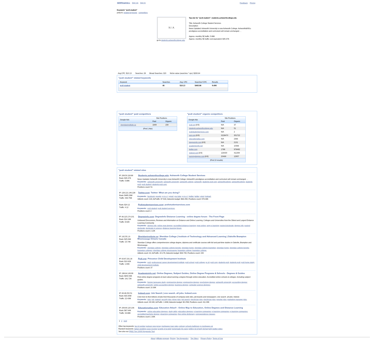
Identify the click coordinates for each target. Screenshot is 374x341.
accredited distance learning (184, 226)
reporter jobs (221, 300)
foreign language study (156, 282)
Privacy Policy (206, 338)
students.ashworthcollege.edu (173, 40)
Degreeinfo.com (146, 216)
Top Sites (194, 338)
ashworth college (186, 182)
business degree (181, 285)
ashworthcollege (224, 182)
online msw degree (165, 226)
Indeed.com (144, 293)
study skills (173, 311)
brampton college (185, 250)
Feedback (244, 3)
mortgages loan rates (170, 326)
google (158, 196)
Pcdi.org (142, 258)
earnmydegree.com (197, 156)
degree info (151, 226)
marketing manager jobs (237, 300)
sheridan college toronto (171, 248)
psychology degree (207, 282)
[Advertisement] (135, 35)
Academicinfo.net (147, 273)
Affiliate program (162, 338)
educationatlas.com (197, 139)
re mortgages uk (206, 326)
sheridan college (154, 248)
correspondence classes (205, 314)
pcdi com (214, 262)
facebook (151, 196)
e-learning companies (238, 311)
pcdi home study (247, 262)
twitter (191, 196)
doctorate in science (154, 228)
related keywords (130, 13)
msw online (201, 226)
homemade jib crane (180, 329)
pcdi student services (166, 208)
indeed (158, 300)
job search (185, 300)
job (153, 300)
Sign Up (135, 3)
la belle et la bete (164, 329)
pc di (207, 262)
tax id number (140, 326)
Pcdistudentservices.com (150, 204)
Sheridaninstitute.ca (148, 236)
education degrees (185, 311)
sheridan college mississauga (165, 250)
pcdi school (189, 262)
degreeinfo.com (195, 142)
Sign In (143, 3)
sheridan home (188, 248)
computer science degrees (199, 285)
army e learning (213, 226)
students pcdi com (209, 182)
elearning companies (168, 314)
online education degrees (157, 311)
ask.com (192, 135)
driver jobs (176, 300)
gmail (171, 196)
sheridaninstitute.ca (128, 125)
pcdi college (200, 262)
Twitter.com (143, 192)
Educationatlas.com (148, 308)
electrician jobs (197, 300)
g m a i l (165, 196)
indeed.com (193, 153)
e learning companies (202, 311)
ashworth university (155, 182)
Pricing (252, 3)
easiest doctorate (227, 226)
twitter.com (193, 149)
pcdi (149, 262)
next (125, 321)
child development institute (148, 265)
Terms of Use (218, 338)
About (153, 338)
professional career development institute (168, 262)
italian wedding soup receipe (145, 329)
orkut (202, 196)
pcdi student (125, 86)
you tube (177, 196)
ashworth (198, 182)
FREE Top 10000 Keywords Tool (142, 331)
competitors (143, 13)
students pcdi (223, 262)
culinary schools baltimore (189, 326)
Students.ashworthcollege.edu (153, 175)
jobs (149, 300)
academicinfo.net (196, 146)
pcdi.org (192, 125)
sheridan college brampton (205, 248)
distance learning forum (172, 228)
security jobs (166, 300)
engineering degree (174, 282)
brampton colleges (144, 250)
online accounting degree (164, 285)
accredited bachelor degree (148, 314)
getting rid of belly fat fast (198, 329)
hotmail (208, 196)
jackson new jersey (153, 326)
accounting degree (239, 282)
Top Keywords (182, 338)
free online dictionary (186, 314)
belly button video (215, 329)
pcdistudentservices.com (199, 132)
